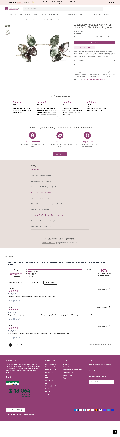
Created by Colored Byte (29, 414)
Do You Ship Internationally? (41, 181)
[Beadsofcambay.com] (12, 8)
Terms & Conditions (51, 386)
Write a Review (50, 282)
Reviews (48, 391)
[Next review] (114, 108)
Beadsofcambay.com (15, 414)
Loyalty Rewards (50, 364)
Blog (46, 375)
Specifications (79, 60)
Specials (82, 14)
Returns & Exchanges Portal (72, 369)
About (47, 383)
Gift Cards (48, 389)
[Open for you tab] (115, 432)
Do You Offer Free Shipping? (41, 175)
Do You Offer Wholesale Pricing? (43, 221)
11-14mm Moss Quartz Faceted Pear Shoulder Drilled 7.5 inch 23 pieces (44, 19)
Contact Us (49, 380)
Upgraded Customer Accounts (73, 378)
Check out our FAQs (49, 243)
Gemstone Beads (25, 14)
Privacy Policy (67, 375)
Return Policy (67, 367)
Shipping (66, 364)
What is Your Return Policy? (41, 198)
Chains (43, 14)
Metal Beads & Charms (56, 14)
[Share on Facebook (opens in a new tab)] (14, 301)
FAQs (47, 378)
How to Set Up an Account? (41, 227)
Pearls (36, 14)
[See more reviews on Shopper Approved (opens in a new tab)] (19, 301)
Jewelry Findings (71, 14)
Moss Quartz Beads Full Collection (94, 79)
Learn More (60, 154)
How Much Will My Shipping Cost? (43, 187)
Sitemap (48, 394)
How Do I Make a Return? (40, 210)
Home (21, 19)
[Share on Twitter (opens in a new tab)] (17, 301)
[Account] (106, 9)
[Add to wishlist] (18, 25)
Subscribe (95, 387)
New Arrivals (13, 14)
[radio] (60, 269)
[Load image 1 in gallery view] (43, 50)
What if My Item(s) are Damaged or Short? (46, 204)
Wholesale (107, 14)
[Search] (100, 8)
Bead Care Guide (50, 369)
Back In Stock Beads (94, 14)
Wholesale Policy (50, 367)
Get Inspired (49, 372)
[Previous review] (6, 108)
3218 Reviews (18, 276)
